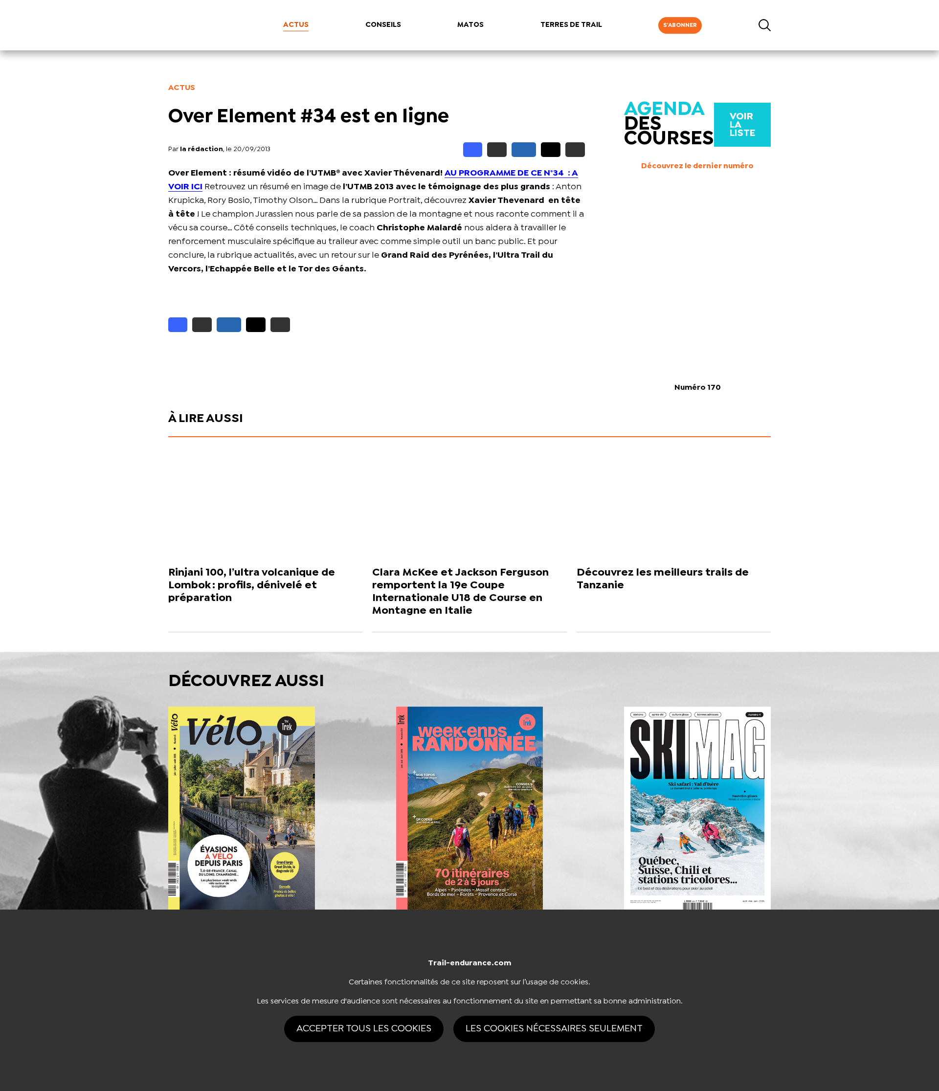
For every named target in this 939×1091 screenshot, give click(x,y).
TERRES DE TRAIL (571, 25)
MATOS (470, 25)
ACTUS (296, 25)
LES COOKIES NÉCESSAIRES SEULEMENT (554, 1028)
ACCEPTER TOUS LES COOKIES (363, 1028)
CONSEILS (383, 25)
